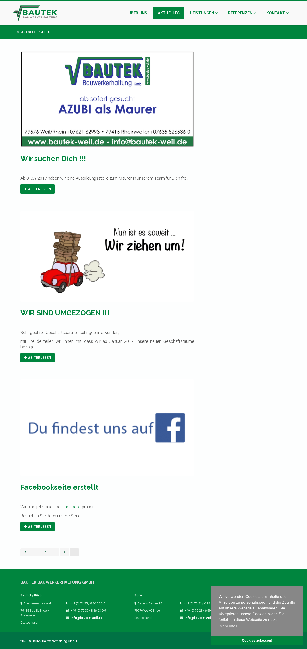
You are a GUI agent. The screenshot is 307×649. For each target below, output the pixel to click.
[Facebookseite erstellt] (107, 430)
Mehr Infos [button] (228, 626)
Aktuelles (169, 13)
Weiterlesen (39, 189)
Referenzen (241, 13)
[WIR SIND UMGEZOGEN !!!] (107, 259)
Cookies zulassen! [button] (257, 640)
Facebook (71, 506)
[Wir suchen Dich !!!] (107, 102)
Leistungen (202, 13)
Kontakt (276, 13)
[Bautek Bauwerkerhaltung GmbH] (35, 14)
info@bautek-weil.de (87, 618)
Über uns (137, 13)
